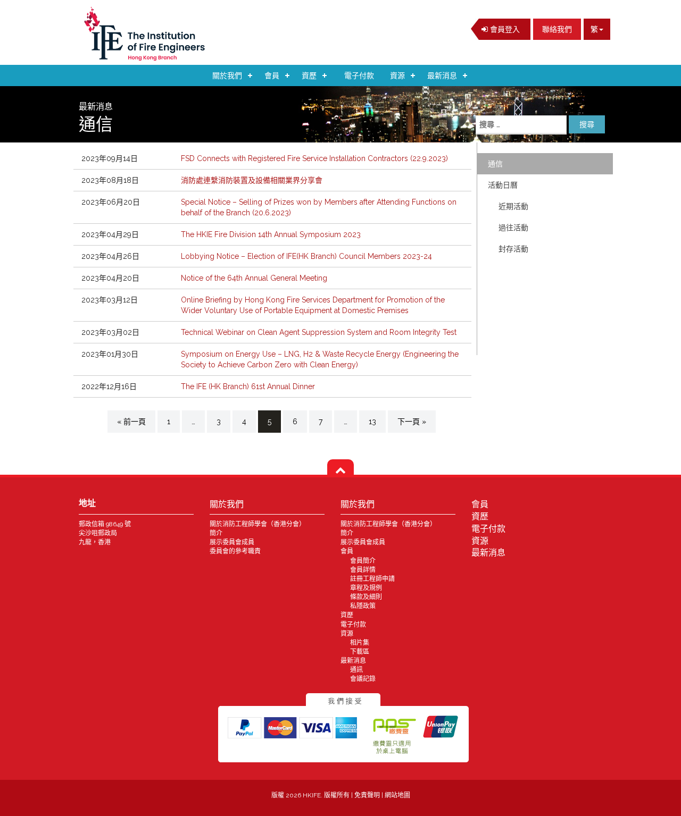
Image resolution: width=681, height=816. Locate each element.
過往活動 (513, 227)
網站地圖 (397, 795)
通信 (495, 163)
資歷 (309, 75)
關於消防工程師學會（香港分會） (257, 524)
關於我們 (227, 75)
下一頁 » (411, 421)
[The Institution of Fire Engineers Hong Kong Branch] (148, 33)
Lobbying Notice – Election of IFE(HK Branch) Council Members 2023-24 (306, 256)
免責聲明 (367, 795)
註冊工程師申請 (372, 579)
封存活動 (513, 249)
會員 (271, 75)
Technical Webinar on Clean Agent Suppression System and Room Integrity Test (318, 332)
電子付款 (359, 75)
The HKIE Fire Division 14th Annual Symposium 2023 (271, 234)
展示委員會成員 (232, 542)
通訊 (356, 670)
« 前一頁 (131, 421)
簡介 (216, 533)
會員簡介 (363, 561)
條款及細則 (366, 597)
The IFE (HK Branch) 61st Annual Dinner (248, 386)
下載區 (359, 651)
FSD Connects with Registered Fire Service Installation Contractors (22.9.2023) (314, 158)
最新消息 (442, 75)
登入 (504, 29)
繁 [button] (594, 29)
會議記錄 (363, 679)
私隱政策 (363, 606)
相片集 (359, 642)
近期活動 (513, 206)
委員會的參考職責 (235, 551)
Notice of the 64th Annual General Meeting (254, 278)
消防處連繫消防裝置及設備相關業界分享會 (251, 180)
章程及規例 (366, 588)
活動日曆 (503, 185)
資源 (397, 75)
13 (372, 421)
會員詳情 (363, 570)
